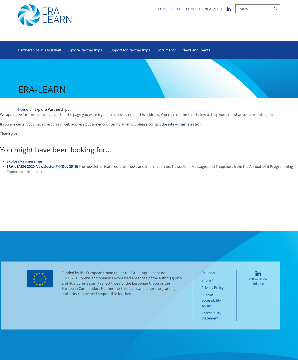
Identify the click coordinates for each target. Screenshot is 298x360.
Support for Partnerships (129, 50)
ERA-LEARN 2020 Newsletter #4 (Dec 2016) (42, 166)
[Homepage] (45, 14)
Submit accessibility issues (211, 300)
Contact (193, 9)
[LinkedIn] (229, 8)
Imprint (207, 280)
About (176, 9)
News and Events (196, 50)
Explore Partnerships (84, 50)
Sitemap (208, 272)
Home (162, 9)
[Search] (275, 8)
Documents (166, 50)
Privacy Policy (212, 287)
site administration (185, 124)
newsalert (213, 9)
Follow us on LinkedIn (258, 281)
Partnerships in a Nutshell (39, 50)
